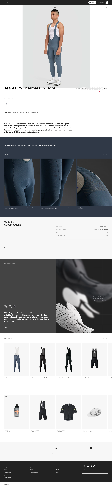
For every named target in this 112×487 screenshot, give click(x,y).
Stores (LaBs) (22, 7)
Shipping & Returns (23, 112)
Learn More (21, 455)
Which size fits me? (104, 91)
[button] (17, 477)
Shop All (6, 327)
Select (105, 88)
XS (87, 88)
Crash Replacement (34, 112)
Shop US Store (91, 2)
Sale (11, 7)
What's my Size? (8, 112)
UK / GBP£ (92, 7)
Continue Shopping (100, 2)
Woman (8, 7)
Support (96, 7)
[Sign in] (103, 8)
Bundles (14, 7)
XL (97, 88)
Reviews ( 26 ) (15, 112)
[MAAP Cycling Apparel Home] (56, 8)
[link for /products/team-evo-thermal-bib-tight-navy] (6, 103)
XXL (99, 88)
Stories (17, 7)
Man (5, 7)
